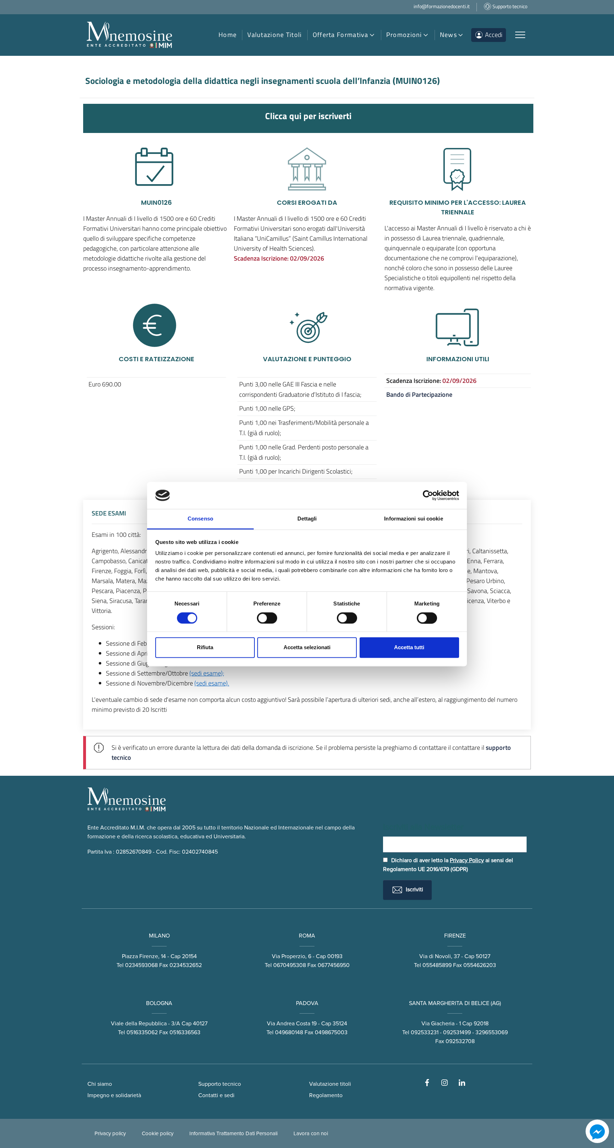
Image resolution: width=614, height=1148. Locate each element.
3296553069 (491, 1032)
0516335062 (142, 1032)
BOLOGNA (159, 1003)
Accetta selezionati (307, 648)
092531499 (457, 1032)
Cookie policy (157, 1133)
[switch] (267, 618)
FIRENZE (455, 935)
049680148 (289, 1032)
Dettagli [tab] (307, 519)
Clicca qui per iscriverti (308, 116)
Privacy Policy (467, 860)
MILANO (159, 935)
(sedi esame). (211, 683)
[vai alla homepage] (129, 35)
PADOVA (307, 1003)
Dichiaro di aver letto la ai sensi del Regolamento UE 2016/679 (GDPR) (448, 865)
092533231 (424, 1032)
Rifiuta (205, 648)
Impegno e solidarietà (114, 1095)
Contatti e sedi (216, 1095)
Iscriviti (413, 889)
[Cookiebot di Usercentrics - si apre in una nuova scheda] (428, 495)
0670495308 (289, 965)
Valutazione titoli (330, 1084)
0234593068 (141, 965)
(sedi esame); (206, 673)
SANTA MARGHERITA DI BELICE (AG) (455, 1003)
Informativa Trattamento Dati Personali (233, 1133)
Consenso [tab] (200, 519)
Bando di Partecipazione (419, 394)
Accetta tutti (409, 648)
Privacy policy (110, 1133)
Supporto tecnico (219, 1084)
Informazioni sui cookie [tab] (413, 519)
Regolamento (326, 1095)
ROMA (307, 935)
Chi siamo (99, 1084)
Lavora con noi (310, 1133)
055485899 (437, 965)
